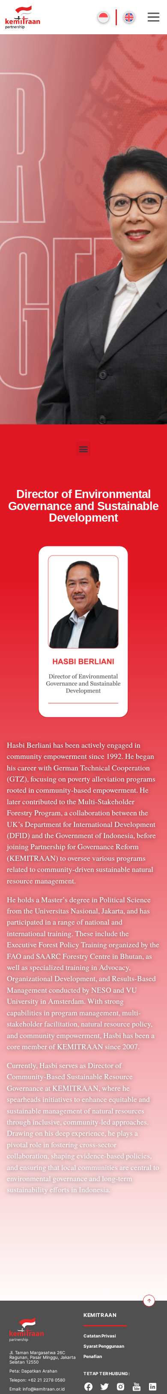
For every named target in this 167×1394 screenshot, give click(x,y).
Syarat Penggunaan (104, 1346)
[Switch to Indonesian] (103, 17)
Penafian (93, 1356)
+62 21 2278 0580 (46, 1379)
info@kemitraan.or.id (44, 1388)
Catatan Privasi (100, 1335)
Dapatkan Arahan (39, 1370)
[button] (83, 449)
